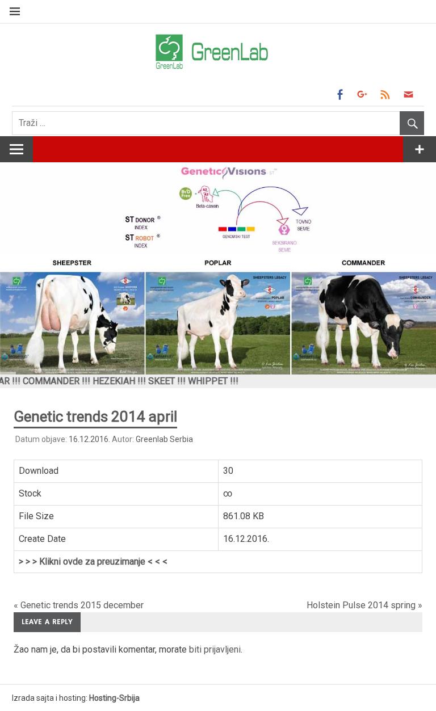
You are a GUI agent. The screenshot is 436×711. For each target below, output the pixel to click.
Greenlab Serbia (164, 439)
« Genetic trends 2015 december (79, 605)
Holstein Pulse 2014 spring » (364, 605)
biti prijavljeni (215, 649)
